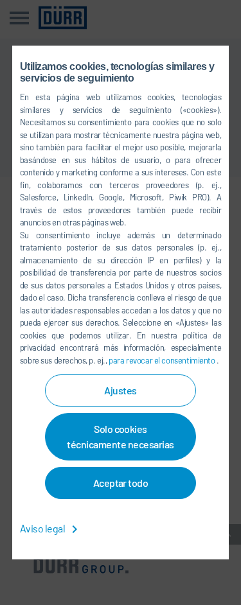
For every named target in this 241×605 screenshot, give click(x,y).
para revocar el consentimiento (163, 360)
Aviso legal (43, 528)
